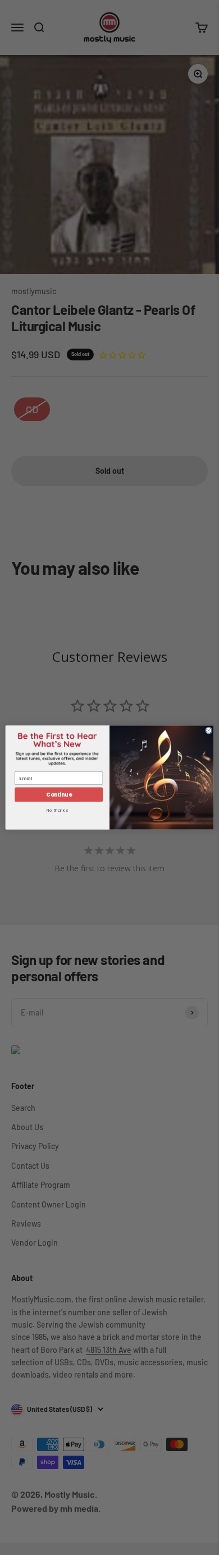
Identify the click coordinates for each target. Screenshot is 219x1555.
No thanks (57, 811)
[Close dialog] (209, 730)
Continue (58, 794)
